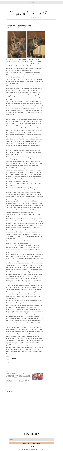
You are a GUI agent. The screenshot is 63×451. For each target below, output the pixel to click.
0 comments (27, 27)
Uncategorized (21, 27)
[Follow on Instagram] (34, 447)
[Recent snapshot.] (37, 376)
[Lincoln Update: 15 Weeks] (12, 377)
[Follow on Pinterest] (31, 447)
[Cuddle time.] (25, 377)
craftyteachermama (10, 27)
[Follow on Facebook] (29, 447)
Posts (33, 2)
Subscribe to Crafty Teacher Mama (31, 443)
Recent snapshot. (35, 380)
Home (30, 2)
